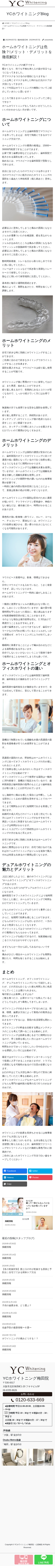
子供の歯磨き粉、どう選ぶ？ (16, 1305)
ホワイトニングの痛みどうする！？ (20, 1338)
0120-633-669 (30, 1399)
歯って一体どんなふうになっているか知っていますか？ (38, 1205)
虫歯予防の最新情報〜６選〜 (16, 1327)
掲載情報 (9, 1221)
